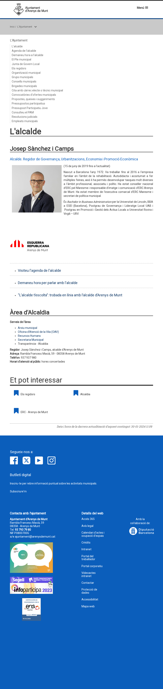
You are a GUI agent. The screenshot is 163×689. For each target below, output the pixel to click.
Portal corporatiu (92, 566)
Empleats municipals (25, 121)
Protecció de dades (89, 591)
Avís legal (87, 525)
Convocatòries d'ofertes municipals (34, 94)
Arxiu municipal (27, 327)
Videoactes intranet (89, 574)
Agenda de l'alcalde (24, 50)
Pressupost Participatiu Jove (30, 108)
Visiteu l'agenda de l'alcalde (39, 270)
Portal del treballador (88, 558)
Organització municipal (26, 72)
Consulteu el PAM (23, 112)
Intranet (86, 549)
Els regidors (19, 68)
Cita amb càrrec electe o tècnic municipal (37, 90)
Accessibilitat (90, 599)
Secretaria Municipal (31, 339)
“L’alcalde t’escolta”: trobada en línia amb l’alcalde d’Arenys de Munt (70, 295)
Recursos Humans (29, 335)
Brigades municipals (24, 86)
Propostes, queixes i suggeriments (33, 99)
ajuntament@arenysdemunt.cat (35, 536)
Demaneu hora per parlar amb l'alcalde (48, 283)
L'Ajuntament (24, 26)
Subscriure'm (18, 491)
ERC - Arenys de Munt (34, 412)
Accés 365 (88, 519)
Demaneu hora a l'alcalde (27, 55)
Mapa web (88, 606)
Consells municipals (24, 81)
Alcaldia (85, 394)
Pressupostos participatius (28, 103)
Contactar (88, 582)
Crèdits (86, 542)
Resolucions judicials (24, 116)
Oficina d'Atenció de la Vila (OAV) (38, 331)
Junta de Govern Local (26, 64)
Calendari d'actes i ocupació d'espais (93, 534)
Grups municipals (22, 77)
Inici (12, 26)
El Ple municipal (21, 59)
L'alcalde (17, 46)
